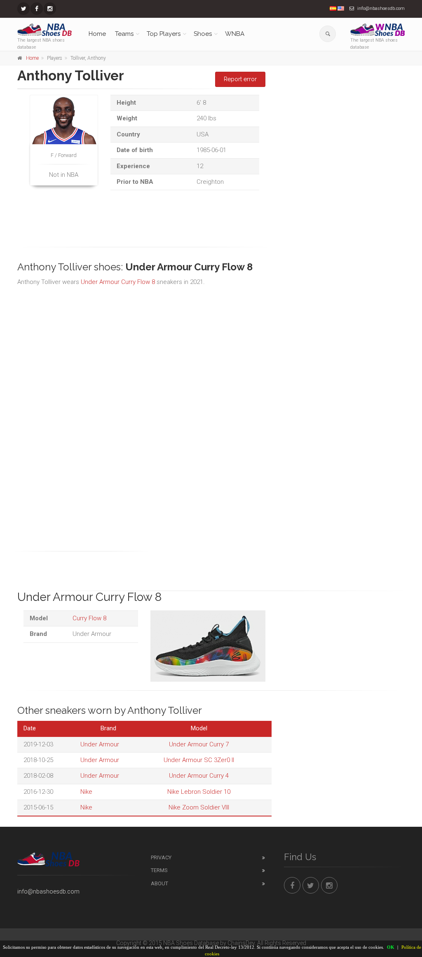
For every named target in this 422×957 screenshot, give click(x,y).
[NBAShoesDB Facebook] (36, 8)
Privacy (161, 857)
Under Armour (99, 744)
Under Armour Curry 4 (199, 775)
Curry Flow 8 (89, 618)
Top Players (164, 34)
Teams (124, 34)
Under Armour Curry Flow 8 (118, 282)
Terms (159, 870)
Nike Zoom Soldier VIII (199, 807)
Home (97, 34)
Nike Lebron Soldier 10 (198, 791)
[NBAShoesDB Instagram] (50, 8)
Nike (86, 791)
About (159, 883)
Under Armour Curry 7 (199, 744)
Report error (240, 79)
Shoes (203, 34)
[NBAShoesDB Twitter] (23, 8)
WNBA (234, 34)
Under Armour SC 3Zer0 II (199, 760)
